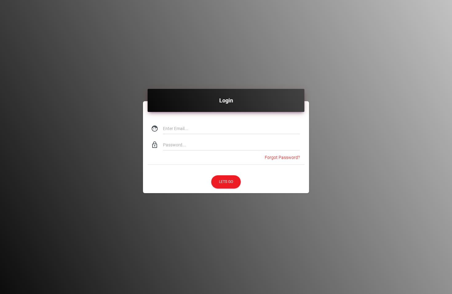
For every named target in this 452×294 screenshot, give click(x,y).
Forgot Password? (282, 157)
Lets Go (226, 182)
